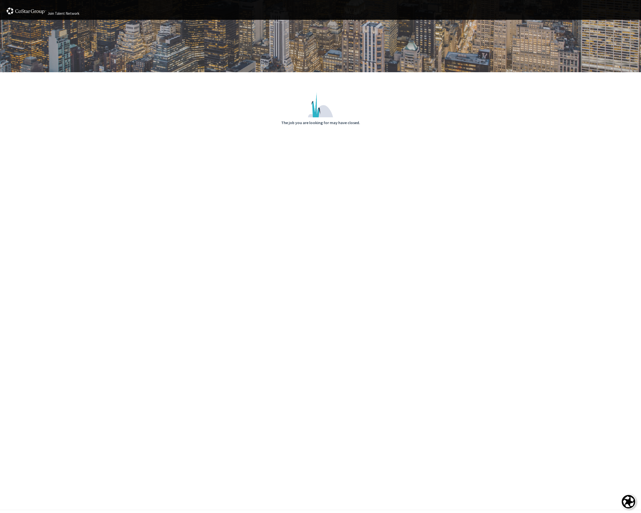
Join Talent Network (63, 13)
